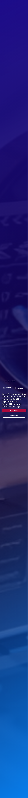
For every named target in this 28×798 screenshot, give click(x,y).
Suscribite (14, 410)
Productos (14, 416)
